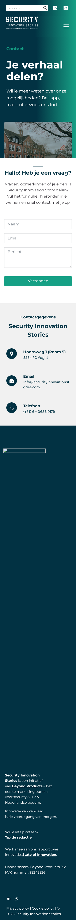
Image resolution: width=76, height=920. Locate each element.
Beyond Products (27, 786)
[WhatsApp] (17, 899)
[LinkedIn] (55, 8)
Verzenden (38, 281)
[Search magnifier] (45, 8)
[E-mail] (66, 8)
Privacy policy (17, 908)
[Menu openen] (66, 26)
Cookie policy (43, 908)
